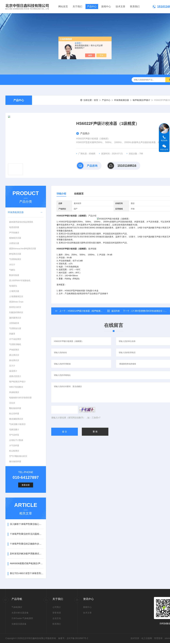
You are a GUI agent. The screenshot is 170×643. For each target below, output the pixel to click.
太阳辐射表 (14, 323)
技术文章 (120, 6)
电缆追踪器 (14, 227)
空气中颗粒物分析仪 (18, 456)
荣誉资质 (56, 613)
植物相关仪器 (15, 238)
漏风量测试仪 (15, 318)
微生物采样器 (15, 461)
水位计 (12, 264)
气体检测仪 (17, 607)
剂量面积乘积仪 (16, 312)
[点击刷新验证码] (87, 409)
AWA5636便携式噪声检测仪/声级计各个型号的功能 (26, 563)
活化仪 (12, 403)
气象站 (12, 270)
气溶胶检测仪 (15, 259)
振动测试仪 (14, 360)
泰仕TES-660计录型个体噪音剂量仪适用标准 (26, 573)
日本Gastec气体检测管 (22, 618)
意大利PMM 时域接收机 (19, 280)
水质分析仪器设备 (20, 613)
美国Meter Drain (16, 302)
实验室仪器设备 (19, 624)
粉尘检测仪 (14, 451)
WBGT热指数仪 (16, 387)
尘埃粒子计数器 (16, 440)
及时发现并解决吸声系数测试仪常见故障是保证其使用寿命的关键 (26, 553)
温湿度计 (13, 371)
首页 (96, 100)
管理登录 (158, 638)
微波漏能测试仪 (16, 419)
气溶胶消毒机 (15, 344)
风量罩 (12, 334)
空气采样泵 (14, 435)
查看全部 (26, 485)
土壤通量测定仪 (16, 296)
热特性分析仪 (15, 307)
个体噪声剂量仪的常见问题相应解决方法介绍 (26, 534)
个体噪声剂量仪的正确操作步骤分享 (26, 544)
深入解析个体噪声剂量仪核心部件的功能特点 (26, 524)
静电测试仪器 (15, 254)
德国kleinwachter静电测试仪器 (22, 248)
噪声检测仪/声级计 (141, 100)
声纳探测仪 (14, 350)
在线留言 (79, 193)
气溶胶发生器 (15, 328)
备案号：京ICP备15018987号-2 (73, 638)
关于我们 (77, 6)
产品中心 (92, 6)
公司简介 (56, 607)
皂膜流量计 (14, 429)
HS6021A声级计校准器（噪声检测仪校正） (88, 311)
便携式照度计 (15, 376)
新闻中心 (106, 6)
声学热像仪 (14, 232)
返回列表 (115, 311)
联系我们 (135, 6)
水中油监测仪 (15, 339)
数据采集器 (14, 275)
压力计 (12, 365)
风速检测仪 (14, 392)
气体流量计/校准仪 (17, 424)
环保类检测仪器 (121, 100)
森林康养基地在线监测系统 (21, 222)
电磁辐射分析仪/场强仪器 (20, 397)
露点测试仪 (14, 355)
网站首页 (63, 6)
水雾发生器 (14, 243)
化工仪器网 (146, 638)
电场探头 (13, 286)
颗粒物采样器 (15, 408)
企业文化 (56, 618)
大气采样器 (14, 445)
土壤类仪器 (14, 291)
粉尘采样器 (14, 413)
